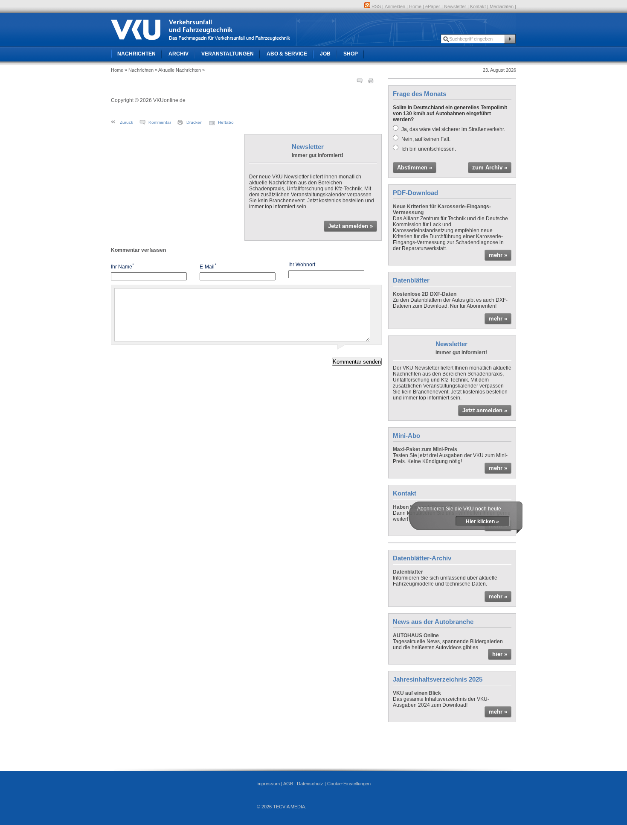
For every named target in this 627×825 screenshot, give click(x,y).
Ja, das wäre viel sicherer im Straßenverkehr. (453, 129)
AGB (288, 783)
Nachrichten (136, 54)
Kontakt (478, 6)
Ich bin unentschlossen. (428, 149)
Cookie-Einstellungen (349, 783)
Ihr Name (122, 266)
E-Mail (208, 266)
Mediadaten (502, 6)
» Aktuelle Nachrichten (178, 70)
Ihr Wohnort (301, 265)
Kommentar (159, 122)
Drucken (194, 122)
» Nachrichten (139, 70)
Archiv (178, 54)
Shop (350, 54)
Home (415, 6)
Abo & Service (287, 54)
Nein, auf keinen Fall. (425, 139)
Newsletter (455, 6)
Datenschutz (310, 783)
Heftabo (226, 122)
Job (325, 54)
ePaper (432, 6)
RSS (375, 6)
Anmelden (395, 6)
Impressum (268, 783)
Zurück (126, 122)
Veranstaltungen (227, 54)
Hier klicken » (482, 522)
